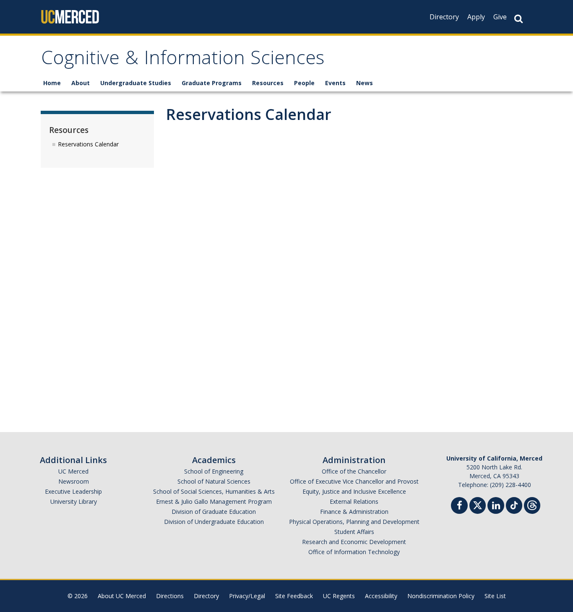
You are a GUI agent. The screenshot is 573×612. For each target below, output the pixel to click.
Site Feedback (294, 596)
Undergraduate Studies (135, 83)
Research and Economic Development (354, 542)
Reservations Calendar (88, 144)
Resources (268, 83)
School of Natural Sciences (213, 481)
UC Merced (73, 471)
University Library (73, 501)
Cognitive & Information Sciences (182, 60)
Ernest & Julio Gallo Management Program (214, 501)
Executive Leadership (73, 491)
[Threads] (532, 504)
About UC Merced (122, 596)
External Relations (354, 501)
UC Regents (339, 596)
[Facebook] (459, 506)
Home (52, 83)
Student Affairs (354, 532)
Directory (444, 16)
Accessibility (381, 596)
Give (500, 16)
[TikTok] (514, 504)
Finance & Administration (354, 512)
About (80, 83)
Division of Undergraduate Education (214, 522)
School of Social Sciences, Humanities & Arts (214, 491)
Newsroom (73, 481)
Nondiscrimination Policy (440, 596)
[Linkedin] (495, 506)
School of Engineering (213, 471)
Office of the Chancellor (354, 471)
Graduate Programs (212, 83)
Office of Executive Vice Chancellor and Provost (354, 481)
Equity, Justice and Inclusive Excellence (354, 491)
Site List (495, 596)
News (364, 83)
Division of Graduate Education (214, 512)
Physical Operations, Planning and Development (354, 522)
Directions (170, 596)
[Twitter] (477, 504)
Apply (476, 16)
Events (335, 83)
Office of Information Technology (354, 552)
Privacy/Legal (247, 596)
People (304, 83)
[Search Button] (518, 18)
